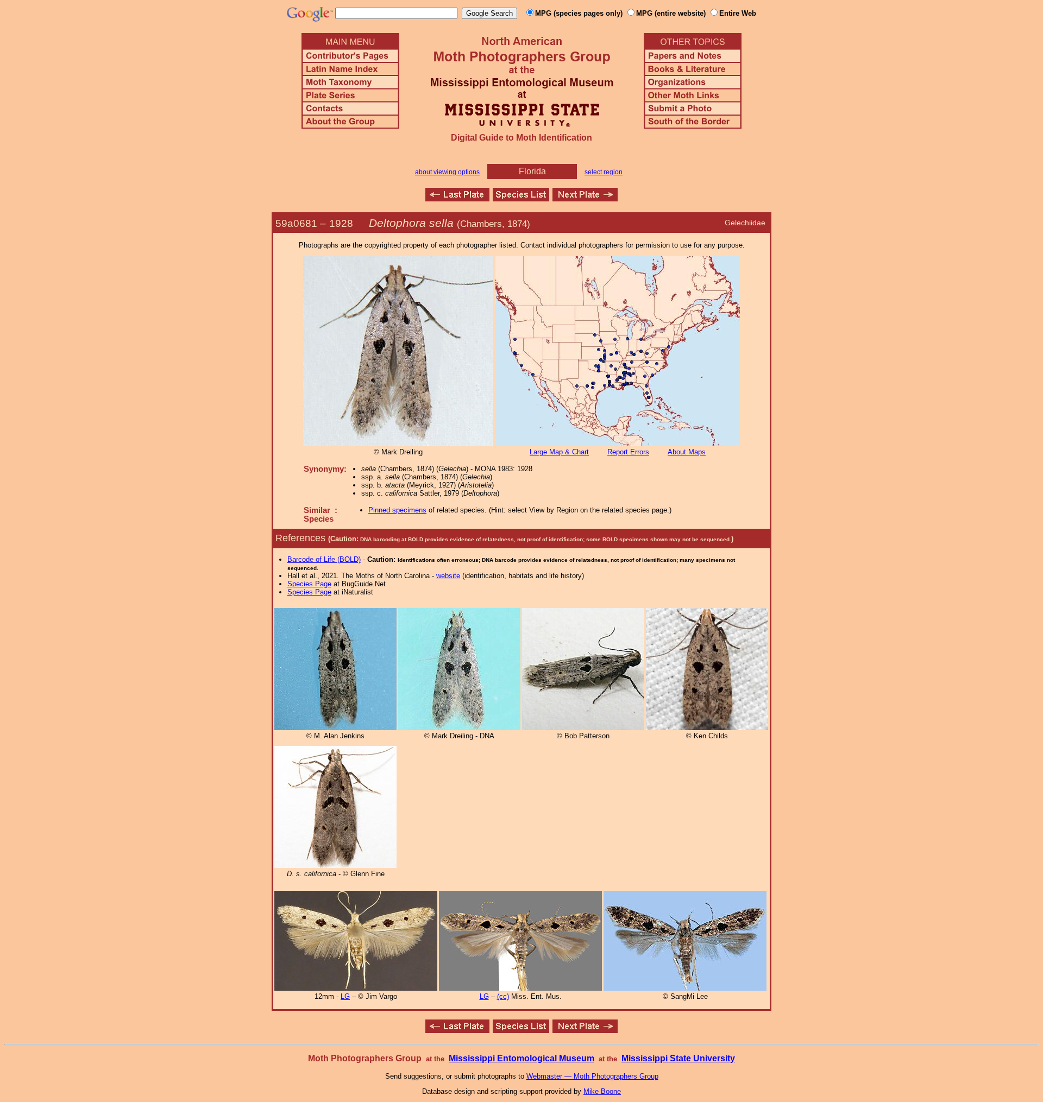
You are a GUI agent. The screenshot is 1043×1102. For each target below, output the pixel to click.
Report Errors (628, 452)
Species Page (309, 584)
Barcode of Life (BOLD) (324, 559)
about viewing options (447, 172)
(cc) (503, 996)
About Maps (687, 452)
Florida (532, 171)
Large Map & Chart (559, 452)
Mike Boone (602, 1091)
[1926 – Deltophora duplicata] (457, 198)
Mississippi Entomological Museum (521, 1058)
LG (345, 996)
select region (604, 172)
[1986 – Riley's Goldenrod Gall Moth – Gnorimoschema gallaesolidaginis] (585, 198)
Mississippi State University (678, 1058)
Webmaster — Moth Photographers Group (592, 1076)
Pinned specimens (397, 510)
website (448, 576)
